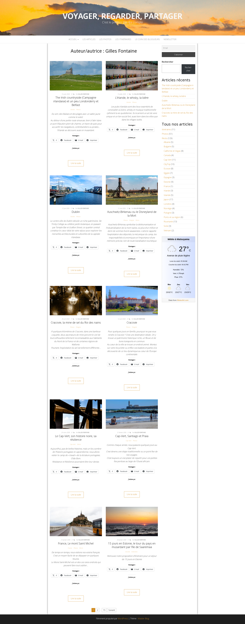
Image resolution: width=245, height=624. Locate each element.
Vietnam (167, 230)
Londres (167, 204)
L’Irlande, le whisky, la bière (132, 97)
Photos (78, 109)
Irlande (72, 109)
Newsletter (170, 39)
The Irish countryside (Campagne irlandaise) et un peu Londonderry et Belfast (75, 101)
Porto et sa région (172, 217)
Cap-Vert (73, 444)
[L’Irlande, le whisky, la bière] (132, 75)
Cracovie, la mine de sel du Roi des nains (76, 322)
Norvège (168, 208)
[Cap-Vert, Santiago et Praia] (132, 414)
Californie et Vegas (172, 151)
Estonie (127, 552)
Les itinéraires (123, 39)
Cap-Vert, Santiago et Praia (131, 436)
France (70, 548)
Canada (167, 155)
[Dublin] (76, 189)
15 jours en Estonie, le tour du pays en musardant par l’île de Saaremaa (132, 545)
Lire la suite (76, 163)
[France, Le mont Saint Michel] (76, 521)
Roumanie (168, 221)
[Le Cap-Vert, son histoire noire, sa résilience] (76, 414)
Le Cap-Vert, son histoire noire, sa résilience (75, 438)
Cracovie (132, 322)
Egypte (167, 173)
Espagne (168, 177)
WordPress (123, 618)
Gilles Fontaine (83, 94)
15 (104, 610)
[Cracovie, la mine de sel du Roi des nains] (76, 300)
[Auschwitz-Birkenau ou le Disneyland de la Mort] (132, 189)
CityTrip (167, 164)
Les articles (88, 39)
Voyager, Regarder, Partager (122, 16)
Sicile (166, 226)
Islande (167, 195)
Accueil (73, 39)
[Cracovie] (132, 300)
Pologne (131, 220)
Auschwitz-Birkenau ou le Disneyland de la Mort (131, 213)
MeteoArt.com (182, 300)
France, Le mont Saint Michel (76, 543)
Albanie (167, 142)
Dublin (76, 212)
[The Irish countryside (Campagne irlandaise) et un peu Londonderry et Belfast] (76, 75)
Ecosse (167, 168)
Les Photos (105, 39)
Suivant (111, 610)
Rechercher (167, 61)
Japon (166, 199)
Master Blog (143, 618)
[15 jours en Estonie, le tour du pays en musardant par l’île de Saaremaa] (132, 521)
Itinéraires (134, 552)
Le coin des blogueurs (147, 39)
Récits (137, 220)
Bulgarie (167, 146)
